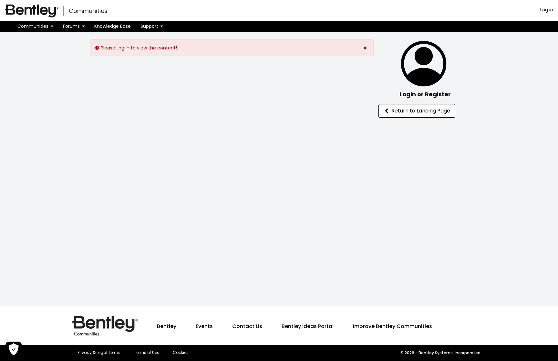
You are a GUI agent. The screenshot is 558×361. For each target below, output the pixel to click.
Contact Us (247, 326)
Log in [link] (123, 48)
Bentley (166, 326)
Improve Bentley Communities (392, 326)
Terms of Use (146, 352)
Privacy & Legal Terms (99, 352)
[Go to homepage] (31, 11)
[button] (35, 26)
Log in (546, 9)
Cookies (181, 352)
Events (204, 326)
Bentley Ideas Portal (308, 326)
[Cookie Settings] (13, 350)
